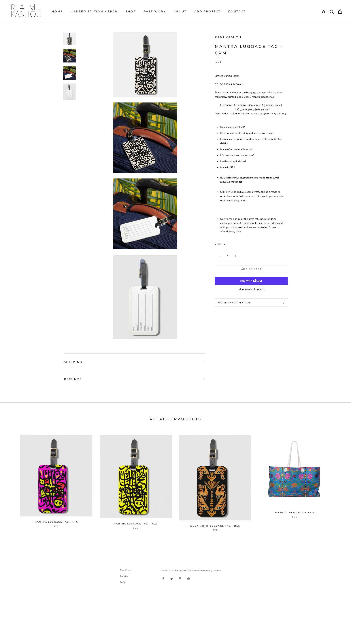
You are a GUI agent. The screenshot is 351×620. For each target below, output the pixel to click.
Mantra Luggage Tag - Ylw (136, 523)
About (180, 11)
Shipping (73, 362)
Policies (124, 576)
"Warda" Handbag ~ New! (295, 512)
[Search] (332, 12)
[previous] (11, 479)
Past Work (155, 11)
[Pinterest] (239, 243)
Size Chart (125, 570)
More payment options (251, 289)
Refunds (73, 379)
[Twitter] (234, 243)
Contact (237, 11)
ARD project (207, 11)
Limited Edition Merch (94, 11)
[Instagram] (180, 578)
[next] (339, 479)
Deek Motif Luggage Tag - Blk (215, 525)
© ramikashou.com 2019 (32, 610)
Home (57, 11)
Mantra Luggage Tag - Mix (56, 521)
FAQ (122, 582)
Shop (131, 11)
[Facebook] (229, 243)
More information (235, 302)
